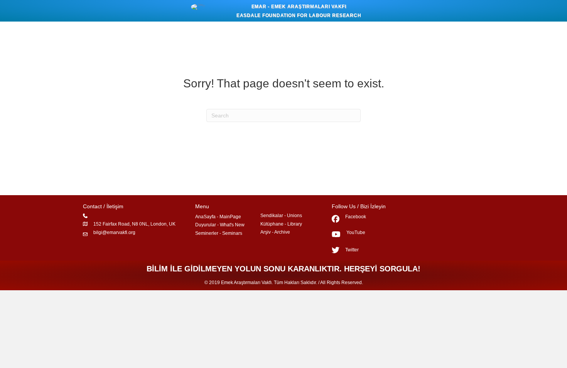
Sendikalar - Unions (281, 215)
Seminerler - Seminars (218, 233)
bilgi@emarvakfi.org (114, 232)
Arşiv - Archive (275, 232)
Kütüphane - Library (281, 224)
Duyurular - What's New (220, 224)
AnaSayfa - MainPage (218, 216)
